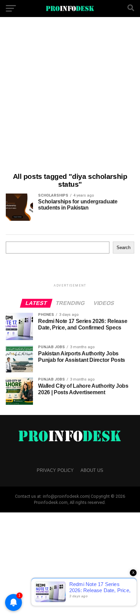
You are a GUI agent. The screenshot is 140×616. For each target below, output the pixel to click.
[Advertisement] (70, 96)
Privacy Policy (55, 470)
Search (123, 247)
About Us (92, 470)
